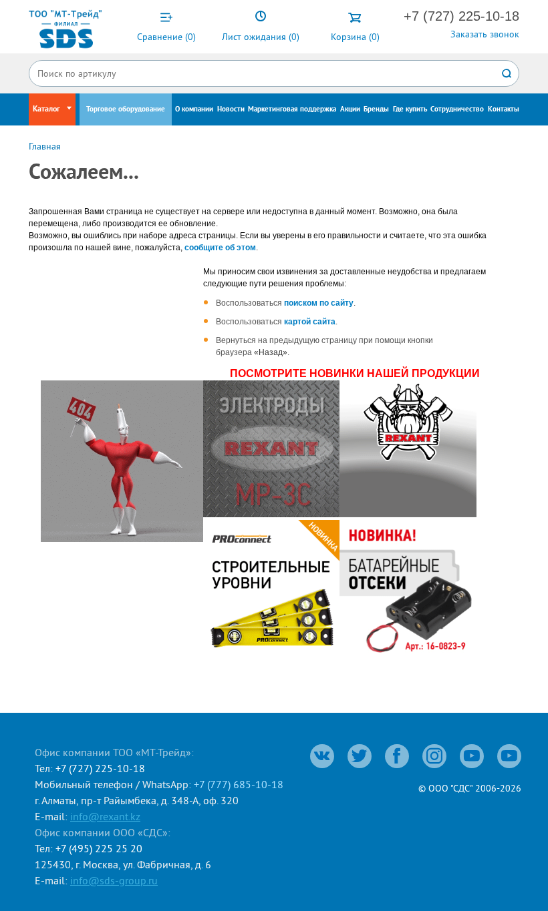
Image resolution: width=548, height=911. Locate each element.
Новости (231, 109)
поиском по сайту (319, 303)
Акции (350, 109)
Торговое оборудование (125, 109)
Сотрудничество (457, 109)
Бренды (376, 109)
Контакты (503, 109)
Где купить (410, 109)
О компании (194, 109)
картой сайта (309, 321)
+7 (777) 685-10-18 (238, 784)
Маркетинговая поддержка (292, 109)
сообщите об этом (220, 247)
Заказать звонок (484, 34)
